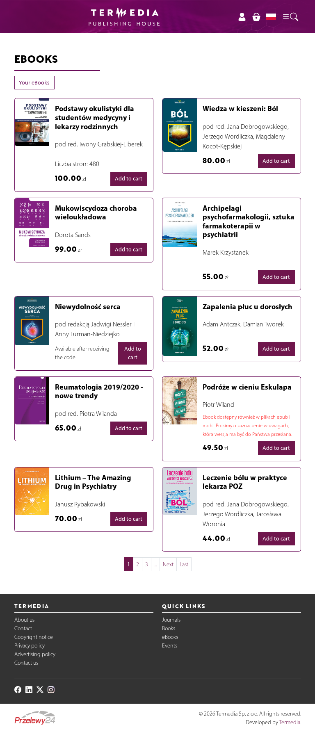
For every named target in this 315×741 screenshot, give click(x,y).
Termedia (289, 722)
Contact (23, 628)
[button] (290, 16)
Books (168, 628)
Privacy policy (29, 645)
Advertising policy (34, 654)
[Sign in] (242, 16)
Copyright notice (33, 637)
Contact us (26, 662)
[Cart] (256, 16)
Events (169, 645)
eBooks (170, 637)
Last (184, 564)
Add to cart (128, 178)
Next (168, 564)
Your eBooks (34, 82)
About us (24, 619)
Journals (171, 619)
